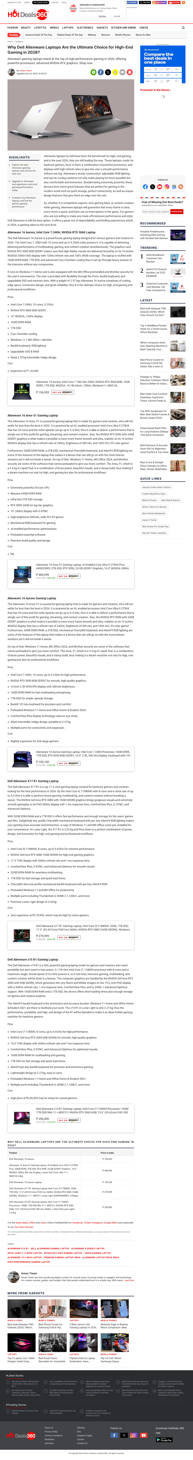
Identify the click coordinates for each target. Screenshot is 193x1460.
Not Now (102, 16)
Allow (117, 16)
